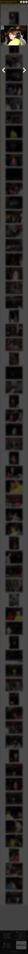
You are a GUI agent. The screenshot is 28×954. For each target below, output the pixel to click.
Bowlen (17, 2)
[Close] (26, 2)
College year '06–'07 (9, 2)
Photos (2, 2)
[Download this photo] (21, 2)
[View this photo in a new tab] (24, 2)
